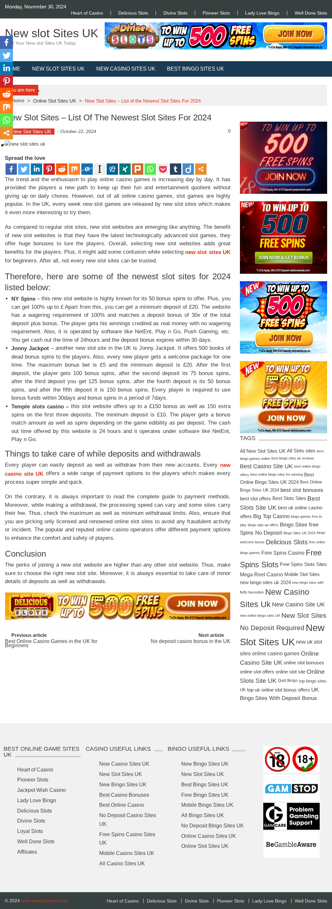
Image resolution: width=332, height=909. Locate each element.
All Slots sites (301, 450)
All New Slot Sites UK (263, 450)
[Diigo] (188, 169)
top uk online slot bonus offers (278, 689)
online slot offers (257, 671)
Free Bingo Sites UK (205, 794)
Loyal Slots (30, 831)
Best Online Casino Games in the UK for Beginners (51, 643)
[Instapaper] (99, 169)
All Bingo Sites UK (202, 815)
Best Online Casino (121, 805)
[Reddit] (61, 169)
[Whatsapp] (150, 169)
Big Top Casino (271, 516)
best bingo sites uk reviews (292, 458)
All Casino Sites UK (122, 863)
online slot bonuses (304, 662)
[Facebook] (11, 169)
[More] (201, 169)
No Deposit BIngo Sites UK (212, 825)
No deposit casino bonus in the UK (191, 641)
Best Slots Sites (289, 498)
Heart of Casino (87, 13)
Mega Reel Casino (261, 574)
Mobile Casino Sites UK (126, 853)
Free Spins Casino (282, 553)
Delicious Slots (133, 13)
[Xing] (125, 169)
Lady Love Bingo (262, 13)
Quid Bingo (288, 681)
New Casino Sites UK (125, 69)
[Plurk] (137, 169)
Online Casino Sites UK (208, 835)
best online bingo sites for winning (276, 474)
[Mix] (74, 169)
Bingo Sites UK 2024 (299, 533)
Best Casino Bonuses (124, 794)
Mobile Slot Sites (302, 574)
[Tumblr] (175, 169)
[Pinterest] (49, 169)
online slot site (290, 671)
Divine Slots (175, 13)
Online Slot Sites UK (54, 101)
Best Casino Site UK (266, 466)
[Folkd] (87, 169)
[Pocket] (163, 169)
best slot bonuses (301, 490)
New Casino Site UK (298, 604)
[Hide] (2, 145)
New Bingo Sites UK (123, 784)
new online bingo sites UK (260, 615)
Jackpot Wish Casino (41, 790)
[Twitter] (24, 169)
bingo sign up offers (263, 525)
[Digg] (112, 169)
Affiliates (27, 851)
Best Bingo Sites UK (195, 69)
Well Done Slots (311, 13)
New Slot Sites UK (58, 69)
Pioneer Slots (216, 13)
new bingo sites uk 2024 (265, 582)
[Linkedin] (36, 169)
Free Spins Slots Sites (303, 564)
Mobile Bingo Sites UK (207, 805)
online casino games (276, 653)
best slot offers (255, 498)
